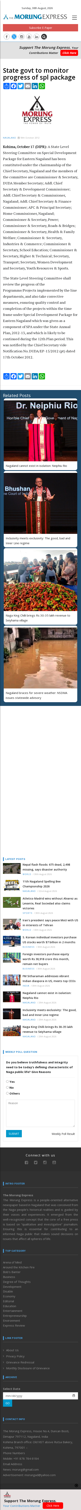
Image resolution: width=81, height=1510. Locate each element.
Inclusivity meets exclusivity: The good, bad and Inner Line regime (49, 1012)
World (27, 874)
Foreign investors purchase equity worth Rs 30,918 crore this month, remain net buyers (46, 959)
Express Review (14, 1325)
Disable (8, 1291)
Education (9, 1306)
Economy (9, 1296)
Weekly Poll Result (63, 1133)
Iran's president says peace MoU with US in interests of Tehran (50, 922)
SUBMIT (14, 1133)
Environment (11, 1320)
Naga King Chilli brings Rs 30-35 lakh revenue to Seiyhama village (48, 1029)
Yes (12, 1082)
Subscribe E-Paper (40, 28)
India (26, 986)
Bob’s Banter (12, 1272)
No (11, 1087)
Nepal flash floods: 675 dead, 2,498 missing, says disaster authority (46, 867)
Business (29, 947)
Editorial (8, 1301)
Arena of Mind (12, 1262)
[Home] (37, 16)
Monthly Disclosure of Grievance (28, 1368)
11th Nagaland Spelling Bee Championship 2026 (42, 884)
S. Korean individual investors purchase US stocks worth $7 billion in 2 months (49, 939)
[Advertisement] (27, 734)
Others (14, 1093)
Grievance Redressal (20, 1362)
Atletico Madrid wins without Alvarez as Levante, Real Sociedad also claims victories (50, 903)
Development (12, 1287)
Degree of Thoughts (17, 1282)
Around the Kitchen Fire (19, 1267)
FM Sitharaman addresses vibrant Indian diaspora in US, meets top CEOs (49, 978)
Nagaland (9, 138)
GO (8, 1403)
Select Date (11, 1389)
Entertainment (12, 1311)
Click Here (69, 53)
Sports (27, 913)
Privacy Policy (15, 1356)
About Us (12, 1350)
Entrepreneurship (15, 1316)
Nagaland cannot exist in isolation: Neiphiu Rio (36, 466)
